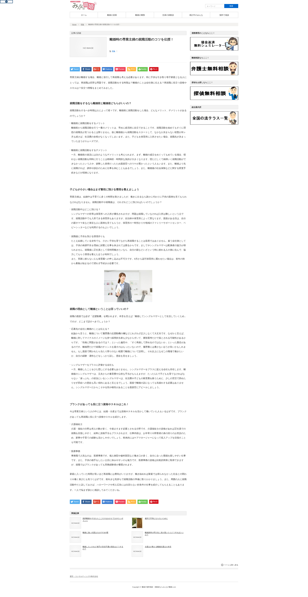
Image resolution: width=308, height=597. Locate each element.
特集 (82, 24)
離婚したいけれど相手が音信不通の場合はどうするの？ (103, 548)
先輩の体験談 (168, 15)
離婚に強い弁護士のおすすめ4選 (95, 532)
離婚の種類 (140, 15)
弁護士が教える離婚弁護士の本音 (158, 547)
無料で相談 (224, 15)
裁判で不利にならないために (156, 518)
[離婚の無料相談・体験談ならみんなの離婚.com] (84, 10)
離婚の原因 (112, 15)
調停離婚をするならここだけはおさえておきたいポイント (103, 519)
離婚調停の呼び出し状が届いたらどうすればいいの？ (164, 534)
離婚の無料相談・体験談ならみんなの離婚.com (159, 587)
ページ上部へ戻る (231, 565)
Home (74, 24)
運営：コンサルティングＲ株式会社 (84, 576)
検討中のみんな (196, 15)
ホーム (84, 15)
